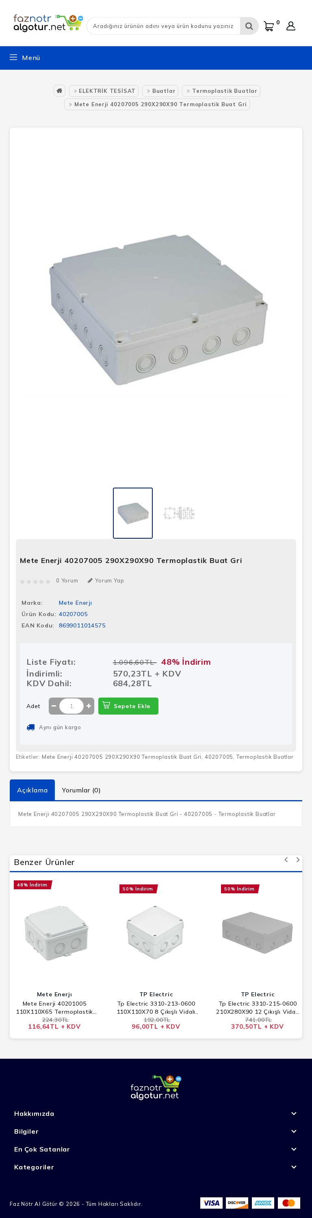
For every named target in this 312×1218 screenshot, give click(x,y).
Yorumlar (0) (81, 790)
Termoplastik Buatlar (225, 91)
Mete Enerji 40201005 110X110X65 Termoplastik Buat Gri (54, 1008)
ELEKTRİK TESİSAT (107, 91)
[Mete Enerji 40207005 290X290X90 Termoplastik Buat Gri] (133, 512)
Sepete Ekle (132, 706)
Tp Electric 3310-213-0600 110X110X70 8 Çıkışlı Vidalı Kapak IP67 (156, 1008)
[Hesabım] (291, 26)
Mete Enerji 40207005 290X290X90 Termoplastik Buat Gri (160, 104)
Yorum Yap (109, 580)
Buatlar (164, 91)
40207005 (219, 756)
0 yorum (67, 580)
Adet (33, 706)
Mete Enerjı (75, 602)
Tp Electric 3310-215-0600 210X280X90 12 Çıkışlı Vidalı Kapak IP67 (257, 1008)
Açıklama (32, 790)
